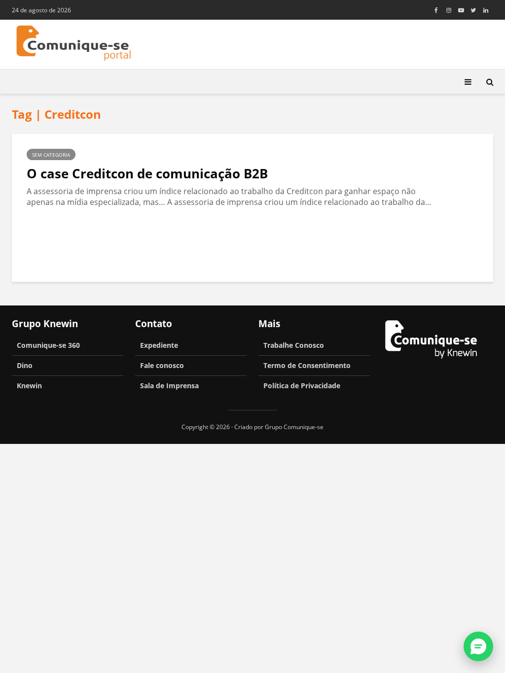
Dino (25, 365)
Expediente (159, 345)
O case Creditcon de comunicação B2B (147, 173)
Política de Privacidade (301, 385)
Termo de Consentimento (307, 365)
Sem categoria (51, 154)
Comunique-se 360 (48, 345)
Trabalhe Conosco (293, 345)
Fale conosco (162, 365)
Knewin (29, 385)
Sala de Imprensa (169, 385)
